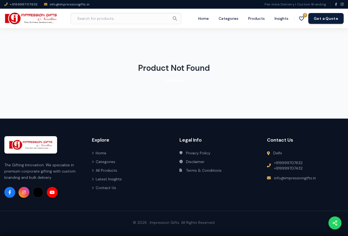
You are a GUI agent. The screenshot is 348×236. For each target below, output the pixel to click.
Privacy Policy (198, 153)
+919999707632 (288, 162)
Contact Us (106, 187)
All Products (106, 170)
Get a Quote (326, 18)
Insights (281, 18)
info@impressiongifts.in (295, 178)
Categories (228, 18)
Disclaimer (195, 161)
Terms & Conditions (204, 170)
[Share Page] (334, 222)
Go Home (174, 80)
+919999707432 (288, 168)
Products (256, 18)
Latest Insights (109, 179)
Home (203, 18)
